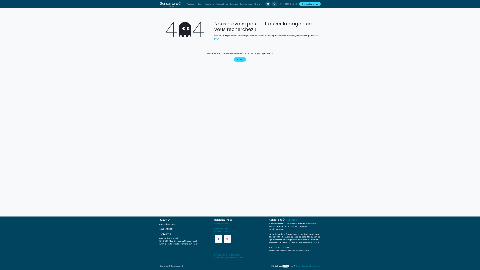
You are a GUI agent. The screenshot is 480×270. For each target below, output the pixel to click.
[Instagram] (227, 239)
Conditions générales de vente (228, 257)
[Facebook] (218, 239)
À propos (292, 219)
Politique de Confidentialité (227, 255)
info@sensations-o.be (224, 231)
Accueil (240, 59)
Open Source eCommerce (308, 266)
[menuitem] (191, 4)
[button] (274, 4)
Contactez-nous (310, 4)
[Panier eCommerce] (268, 4)
